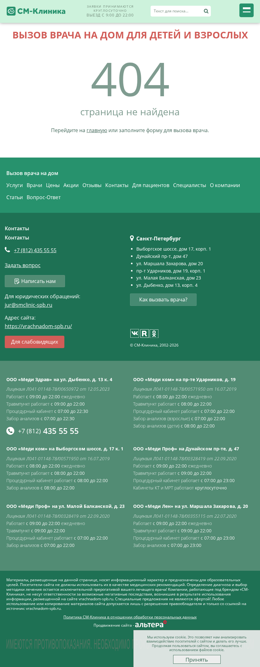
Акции (71, 185)
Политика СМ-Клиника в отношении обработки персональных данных (130, 617)
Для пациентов (150, 185)
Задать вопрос (23, 265)
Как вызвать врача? (163, 299)
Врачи (34, 185)
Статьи (14, 197)
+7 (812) (35, 250)
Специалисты (189, 185)
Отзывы (91, 185)
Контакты (116, 185)
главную (97, 130)
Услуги (14, 185)
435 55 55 (48, 431)
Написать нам (38, 281)
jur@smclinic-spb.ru (28, 305)
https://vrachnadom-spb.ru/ (38, 326)
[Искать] (206, 11)
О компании (225, 185)
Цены (53, 185)
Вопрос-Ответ (44, 197)
